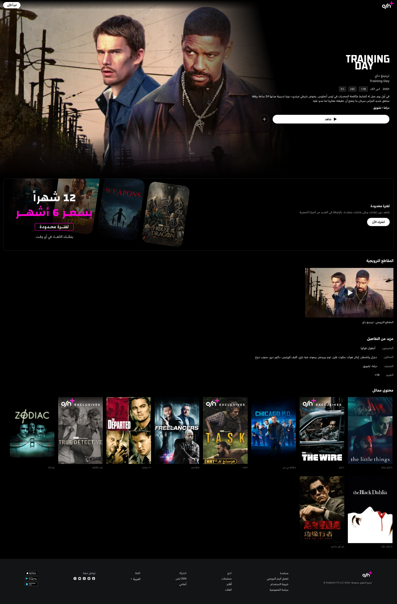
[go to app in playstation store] (31, 584)
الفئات (228, 590)
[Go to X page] (75, 579)
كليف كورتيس (289, 357)
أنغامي (182, 584)
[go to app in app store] (31, 573)
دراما (386, 108)
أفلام (229, 584)
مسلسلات (226, 578)
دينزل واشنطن (369, 357)
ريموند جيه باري (308, 357)
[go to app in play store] (31, 578)
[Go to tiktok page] (84, 579)
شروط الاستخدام (279, 584)
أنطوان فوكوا (368, 348)
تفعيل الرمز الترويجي (277, 578)
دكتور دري (275, 357)
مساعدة (284, 573)
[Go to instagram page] (89, 579)
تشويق (377, 108)
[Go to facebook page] (94, 579)
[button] (11, 5)
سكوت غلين (339, 357)
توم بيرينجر (324, 357)
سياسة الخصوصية (279, 590)
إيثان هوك (353, 357)
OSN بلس (181, 578)
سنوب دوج (261, 357)
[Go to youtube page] (80, 579)
